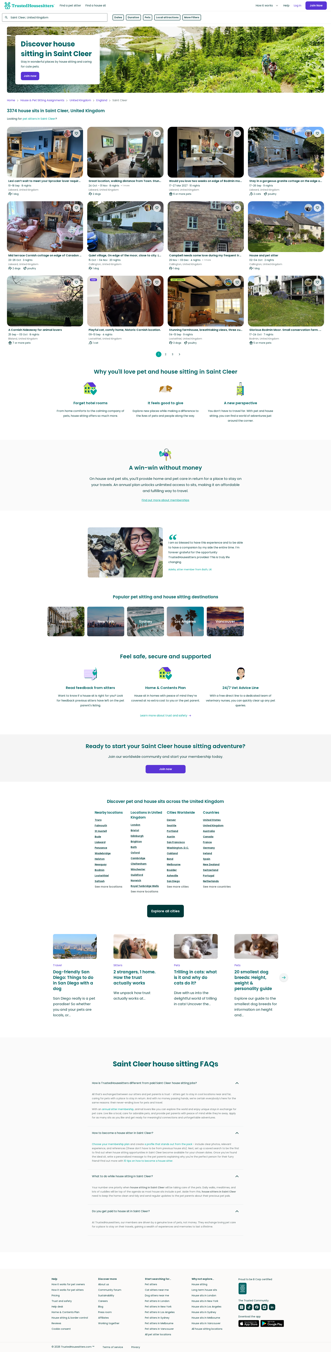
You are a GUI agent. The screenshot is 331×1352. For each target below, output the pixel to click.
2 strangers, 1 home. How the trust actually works (134, 977)
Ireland (207, 853)
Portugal (208, 875)
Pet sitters (151, 1284)
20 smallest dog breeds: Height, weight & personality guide (253, 980)
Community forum (109, 1290)
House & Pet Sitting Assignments (42, 100)
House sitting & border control (70, 1317)
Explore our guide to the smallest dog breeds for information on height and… (255, 1007)
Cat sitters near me (157, 1290)
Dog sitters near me (157, 1295)
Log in (297, 5)
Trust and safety (62, 1301)
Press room (105, 1312)
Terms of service (113, 1347)
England (101, 100)
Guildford (137, 875)
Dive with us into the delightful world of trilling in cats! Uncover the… (195, 998)
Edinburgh (137, 836)
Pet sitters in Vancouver (159, 1329)
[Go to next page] (179, 354)
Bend (170, 859)
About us (103, 1284)
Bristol (135, 830)
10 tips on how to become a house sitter (148, 1161)
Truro (98, 820)
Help (286, 5)
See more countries (217, 887)
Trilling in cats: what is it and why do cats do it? (195, 977)
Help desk (57, 1306)
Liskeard (100, 842)
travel (57, 965)
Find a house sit (95, 5)
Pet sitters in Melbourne (159, 1323)
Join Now (316, 5)
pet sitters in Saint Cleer (39, 119)
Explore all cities (165, 911)
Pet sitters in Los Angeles (160, 1312)
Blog (100, 1306)
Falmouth (101, 825)
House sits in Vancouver (206, 1323)
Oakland (172, 853)
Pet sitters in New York (158, 1306)
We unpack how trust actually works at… (131, 995)
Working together (108, 1323)
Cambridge (138, 858)
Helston (100, 859)
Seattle (171, 825)
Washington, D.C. (178, 848)
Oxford (135, 852)
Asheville (172, 875)
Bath (134, 847)
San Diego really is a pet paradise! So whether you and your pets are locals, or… (74, 1007)
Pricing (56, 1295)
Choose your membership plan (111, 1144)
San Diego (173, 881)
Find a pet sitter (70, 5)
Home (11, 100)
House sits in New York (205, 1301)
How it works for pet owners (68, 1284)
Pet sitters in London (157, 1301)
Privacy (135, 1347)
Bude (98, 836)
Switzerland (210, 870)
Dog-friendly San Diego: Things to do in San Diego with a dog (73, 980)
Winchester (138, 869)
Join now (30, 76)
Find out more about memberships (165, 500)
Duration (133, 17)
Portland (172, 831)
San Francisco (176, 842)
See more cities (178, 887)
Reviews (56, 1323)
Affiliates (103, 1317)
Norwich (136, 880)
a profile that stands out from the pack (168, 1144)
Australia (209, 831)
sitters (117, 965)
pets (177, 965)
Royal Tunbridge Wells (145, 886)
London (135, 825)
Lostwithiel (102, 875)
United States (212, 820)
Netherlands (211, 881)
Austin (171, 836)
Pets (147, 17)
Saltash (100, 881)
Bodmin (99, 870)
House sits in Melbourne (206, 1317)
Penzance (101, 848)
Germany (209, 848)
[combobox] (54, 17)
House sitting (199, 1284)
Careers (103, 1301)
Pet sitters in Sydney (157, 1317)
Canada (208, 836)
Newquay (101, 864)
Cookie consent (61, 1329)
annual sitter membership (118, 1109)
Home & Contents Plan (65, 1312)
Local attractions (167, 17)
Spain (206, 859)
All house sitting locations (207, 1329)
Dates (118, 17)
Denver (171, 820)
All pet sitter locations (158, 1334)
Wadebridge (103, 853)
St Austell (101, 831)
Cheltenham (138, 864)
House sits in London (204, 1295)
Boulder (172, 870)
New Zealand (211, 864)
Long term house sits (204, 1290)
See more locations (108, 887)
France (207, 842)
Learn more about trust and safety (163, 715)
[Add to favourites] (76, 133)
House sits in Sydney (204, 1312)
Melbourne (174, 864)
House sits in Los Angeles (206, 1306)
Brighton (136, 841)
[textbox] (54, 17)
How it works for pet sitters (68, 1290)
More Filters (191, 17)
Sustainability (106, 1295)
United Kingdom (80, 100)
